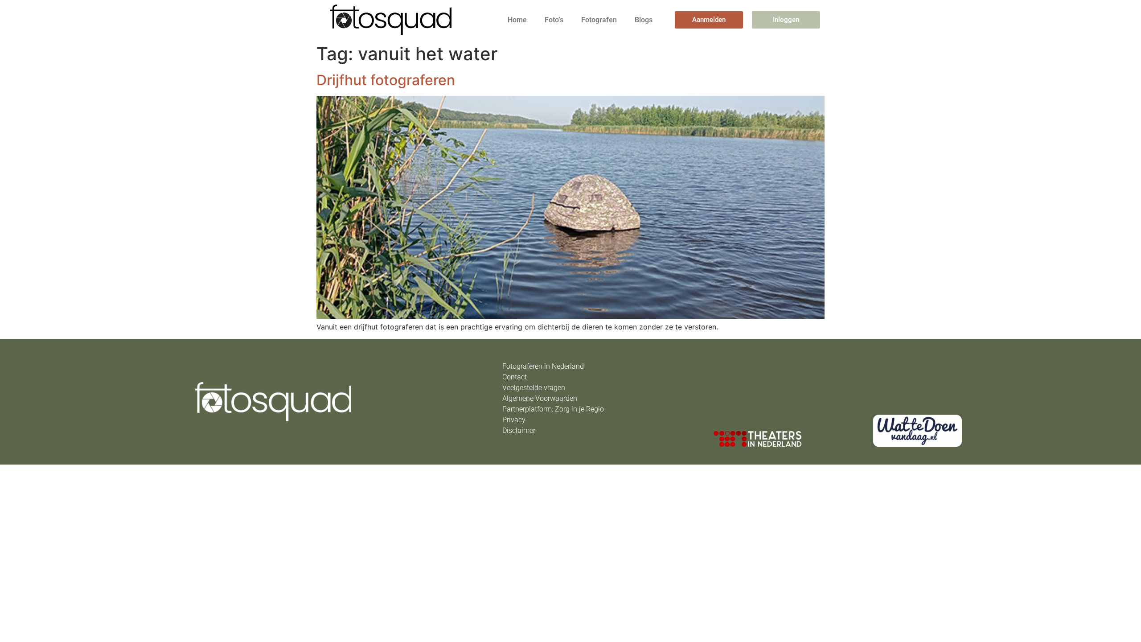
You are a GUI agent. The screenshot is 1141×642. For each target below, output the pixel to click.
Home (517, 20)
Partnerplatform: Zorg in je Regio (553, 409)
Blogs (644, 20)
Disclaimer (518, 430)
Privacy (513, 420)
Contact (514, 377)
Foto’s (554, 20)
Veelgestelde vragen (533, 387)
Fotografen (599, 20)
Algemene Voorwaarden (539, 398)
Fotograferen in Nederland (543, 366)
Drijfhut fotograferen (385, 80)
